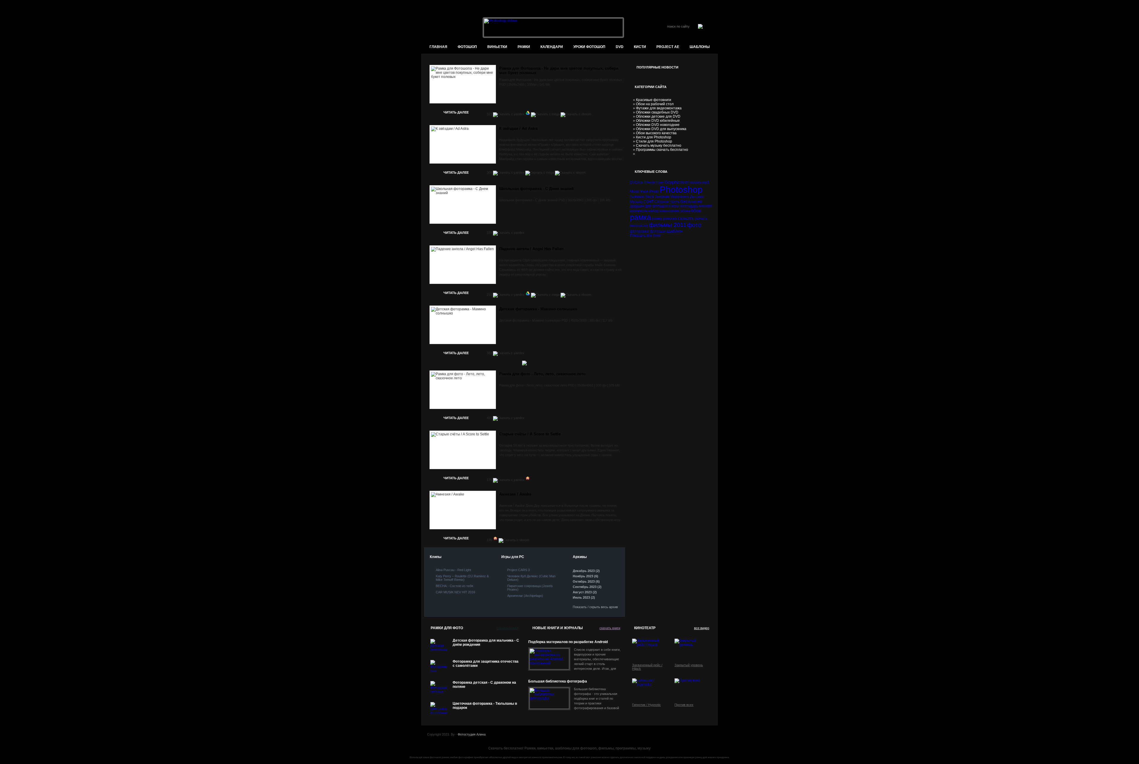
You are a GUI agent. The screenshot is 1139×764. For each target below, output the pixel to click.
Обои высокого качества (656, 133)
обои (696, 210)
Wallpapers (680, 197)
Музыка (636, 202)
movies (695, 182)
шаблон (675, 231)
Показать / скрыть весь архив (595, 607)
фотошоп (467, 47)
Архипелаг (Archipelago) (525, 595)
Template (662, 197)
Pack (644, 191)
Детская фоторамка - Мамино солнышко (538, 309)
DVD (619, 47)
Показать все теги (645, 236)
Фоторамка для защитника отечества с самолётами (485, 663)
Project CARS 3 (518, 570)
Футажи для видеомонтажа (659, 108)
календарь (689, 206)
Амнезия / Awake (515, 494)
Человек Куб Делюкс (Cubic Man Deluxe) (531, 577)
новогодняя (669, 211)
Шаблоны (700, 47)
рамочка (670, 219)
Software (637, 197)
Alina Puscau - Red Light (453, 570)
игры (675, 206)
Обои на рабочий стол (655, 104)
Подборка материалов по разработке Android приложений (568, 642)
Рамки (524, 47)
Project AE (667, 47)
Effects (649, 182)
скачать (686, 218)
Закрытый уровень (689, 665)
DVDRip (636, 182)
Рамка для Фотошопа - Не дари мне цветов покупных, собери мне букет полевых (558, 70)
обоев (685, 211)
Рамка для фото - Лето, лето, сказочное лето (542, 374)
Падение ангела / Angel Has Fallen (531, 249)
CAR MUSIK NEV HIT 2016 (455, 592)
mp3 (705, 182)
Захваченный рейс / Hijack (647, 666)
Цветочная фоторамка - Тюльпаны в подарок (485, 705)
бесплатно (691, 201)
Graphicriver (677, 182)
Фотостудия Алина (472, 734)
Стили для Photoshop (654, 141)
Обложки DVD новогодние (658, 125)
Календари (551, 47)
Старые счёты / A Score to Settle (530, 434)
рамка (640, 217)
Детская (697, 197)
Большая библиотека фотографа (557, 681)
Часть (675, 202)
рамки (657, 219)
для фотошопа (657, 206)
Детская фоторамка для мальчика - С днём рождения (486, 642)
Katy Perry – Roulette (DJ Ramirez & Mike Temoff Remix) (462, 577)
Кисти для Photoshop (653, 137)
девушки (637, 206)
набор (653, 211)
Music (635, 191)
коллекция (639, 211)
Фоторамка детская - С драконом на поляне (484, 684)
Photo (654, 191)
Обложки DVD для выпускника (661, 129)
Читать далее (456, 112)
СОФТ (648, 202)
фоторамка (639, 231)
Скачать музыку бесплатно (658, 145)
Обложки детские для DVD (658, 116)
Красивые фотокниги (653, 100)
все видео (701, 628)
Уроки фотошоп (589, 47)
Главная (438, 47)
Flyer (660, 182)
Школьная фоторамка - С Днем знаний (536, 188)
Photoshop (681, 189)
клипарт (705, 206)
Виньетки (497, 47)
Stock (649, 197)
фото (694, 225)
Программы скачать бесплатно (662, 150)
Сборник (661, 202)
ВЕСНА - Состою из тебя (454, 586)
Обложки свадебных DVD (657, 112)
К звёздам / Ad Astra (518, 128)
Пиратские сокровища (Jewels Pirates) (530, 587)
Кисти (640, 47)
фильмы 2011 (667, 225)
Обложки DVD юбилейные (658, 121)
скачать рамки (507, 628)
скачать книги (609, 628)
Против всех (684, 705)
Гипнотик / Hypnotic (646, 705)
